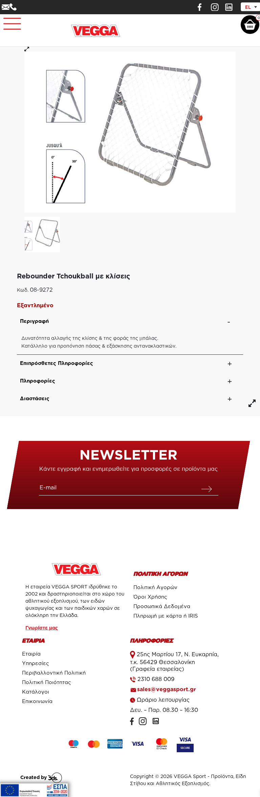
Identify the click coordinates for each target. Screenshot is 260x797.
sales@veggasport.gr (166, 689)
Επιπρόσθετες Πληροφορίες (56, 363)
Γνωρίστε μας (41, 627)
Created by (34, 777)
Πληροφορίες (37, 381)
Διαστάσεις (34, 398)
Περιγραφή (34, 321)
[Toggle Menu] (8, 21)
